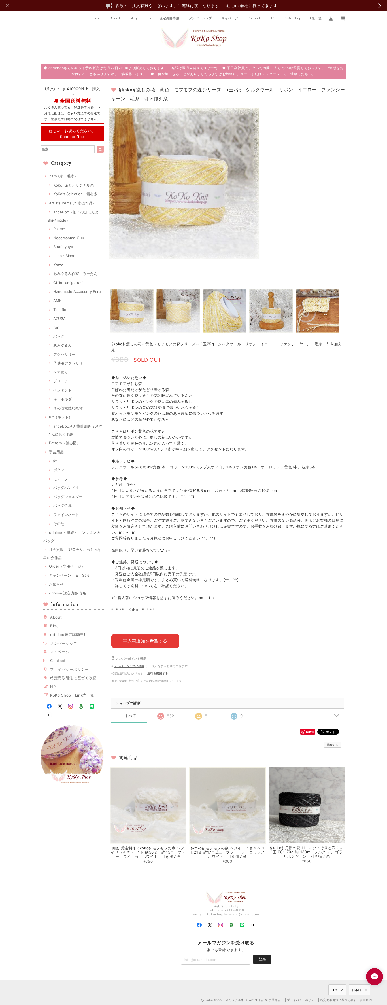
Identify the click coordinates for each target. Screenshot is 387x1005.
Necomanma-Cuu (68, 238)
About (115, 18)
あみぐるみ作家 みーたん (75, 273)
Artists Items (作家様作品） (72, 203)
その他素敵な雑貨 (68, 408)
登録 (262, 959)
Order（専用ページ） (67, 566)
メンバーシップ (200, 18)
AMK (57, 300)
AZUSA (59, 318)
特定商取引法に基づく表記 (73, 678)
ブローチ (60, 381)
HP (272, 18)
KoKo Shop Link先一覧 (303, 18)
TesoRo (59, 309)
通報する (332, 744)
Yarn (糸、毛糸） (63, 176)
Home (96, 18)
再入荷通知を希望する (145, 641)
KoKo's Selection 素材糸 (75, 194)
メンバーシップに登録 (129, 666)
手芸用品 (56, 452)
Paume (59, 229)
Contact (254, 18)
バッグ (58, 336)
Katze (58, 265)
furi (56, 327)
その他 (58, 523)
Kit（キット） (60, 417)
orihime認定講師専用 (163, 18)
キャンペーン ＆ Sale (69, 575)
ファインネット (66, 514)
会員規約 (366, 1000)
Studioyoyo (63, 246)
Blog (133, 18)
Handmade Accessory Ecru (77, 291)
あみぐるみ (62, 345)
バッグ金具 (62, 505)
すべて (130, 716)
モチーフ (60, 479)
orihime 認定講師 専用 (67, 593)
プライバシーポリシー (69, 669)
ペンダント (62, 390)
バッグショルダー (68, 496)
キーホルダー (64, 399)
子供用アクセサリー (69, 363)
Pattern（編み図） (64, 443)
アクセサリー (64, 354)
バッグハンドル (66, 487)
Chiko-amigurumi (68, 282)
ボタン (58, 469)
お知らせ (56, 584)
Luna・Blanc (64, 255)
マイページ (230, 18)
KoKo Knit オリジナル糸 (73, 185)
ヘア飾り (60, 372)
